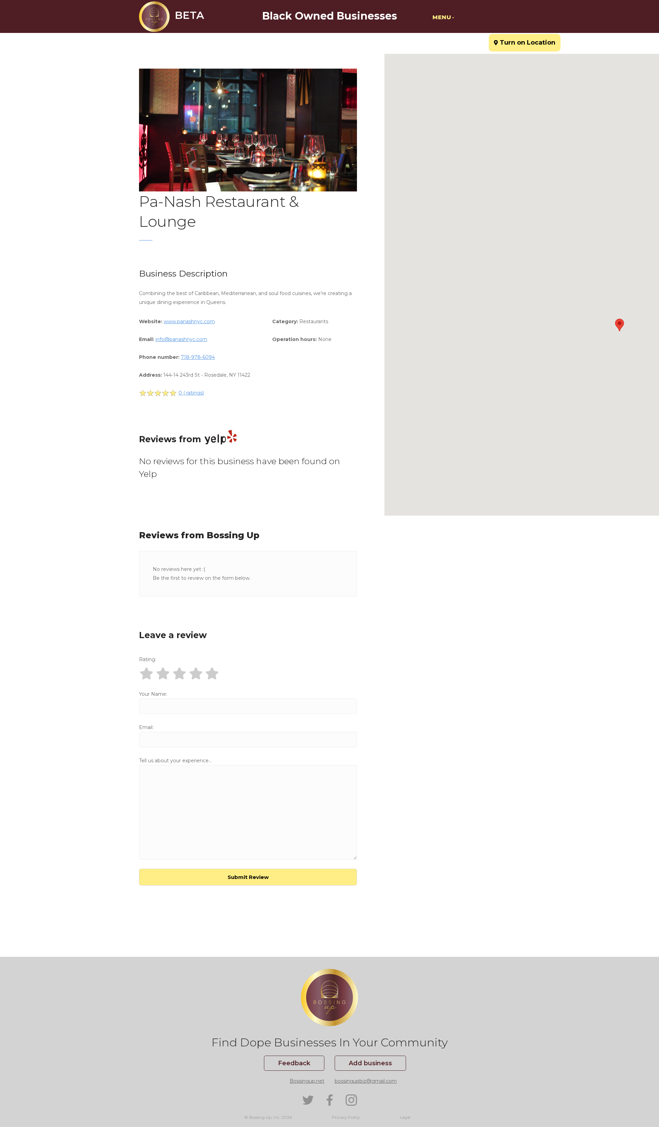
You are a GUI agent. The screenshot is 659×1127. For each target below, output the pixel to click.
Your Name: (153, 694)
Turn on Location (524, 40)
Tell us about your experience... (175, 761)
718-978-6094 (198, 357)
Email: (146, 727)
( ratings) (191, 393)
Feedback (294, 1063)
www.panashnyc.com (189, 321)
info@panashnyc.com (181, 339)
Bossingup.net (307, 1081)
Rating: (147, 659)
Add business (370, 1063)
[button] (619, 325)
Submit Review (248, 877)
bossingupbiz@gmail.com (366, 1081)
